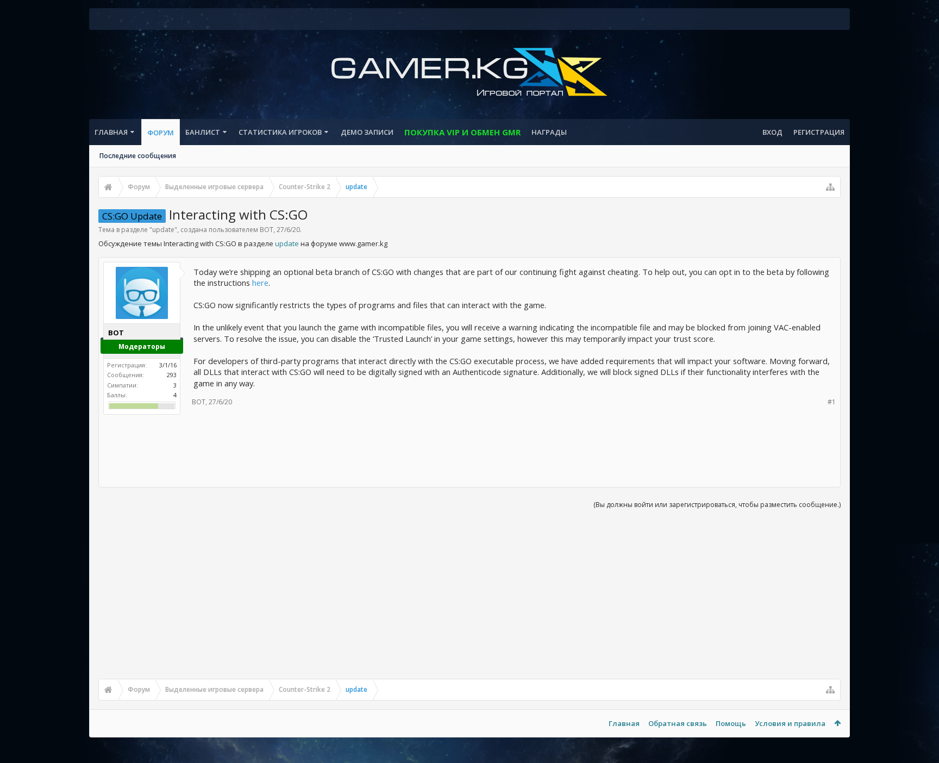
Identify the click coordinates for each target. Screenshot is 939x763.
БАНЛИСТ (202, 132)
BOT (266, 229)
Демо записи (367, 132)
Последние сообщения (137, 155)
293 (172, 375)
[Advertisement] (469, 447)
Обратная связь (677, 723)
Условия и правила (790, 723)
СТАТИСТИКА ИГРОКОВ (280, 132)
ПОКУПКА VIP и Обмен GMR (462, 132)
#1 (832, 402)
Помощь (731, 723)
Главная (111, 132)
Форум (160, 132)
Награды (549, 132)
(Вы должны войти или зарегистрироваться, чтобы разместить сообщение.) (717, 504)
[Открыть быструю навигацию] (830, 187)
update (163, 229)
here (260, 282)
